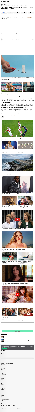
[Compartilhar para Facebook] (24, 12)
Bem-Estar (5, 4)
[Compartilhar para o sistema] (31, 12)
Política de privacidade (5, 399)
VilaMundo (3, 390)
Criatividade (3, 370)
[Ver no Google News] (4, 12)
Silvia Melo (4, 9)
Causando (3, 368)
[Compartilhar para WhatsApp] (10, 12)
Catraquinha (3, 367)
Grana (2, 380)
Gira (2, 379)
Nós (1, 383)
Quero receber (17, 331)
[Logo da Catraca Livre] (5, 1)
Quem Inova (3, 387)
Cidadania (3, 369)
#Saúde (2, 117)
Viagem (2, 389)
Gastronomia (3, 378)
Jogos (2, 382)
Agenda (2, 352)
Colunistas (3, 353)
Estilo (2, 375)
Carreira (2, 365)
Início (2, 4)
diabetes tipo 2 (29, 17)
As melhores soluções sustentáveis (7, 363)
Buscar (2, 356)
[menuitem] (17, 351)
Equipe (2, 400)
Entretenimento (3, 374)
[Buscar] (32, 358)
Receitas (3, 350)
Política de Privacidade (21, 346)
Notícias (2, 384)
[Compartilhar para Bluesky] (17, 12)
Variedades (3, 388)
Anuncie (2, 395)
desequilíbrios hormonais (22, 14)
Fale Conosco (3, 396)
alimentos (13, 36)
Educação (3, 373)
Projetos (2, 385)
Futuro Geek (3, 377)
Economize (3, 372)
